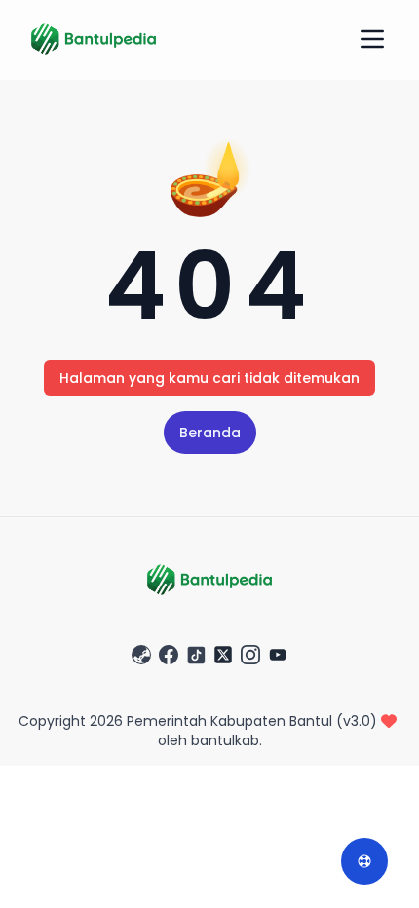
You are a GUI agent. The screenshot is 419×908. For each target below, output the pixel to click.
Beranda (210, 432)
